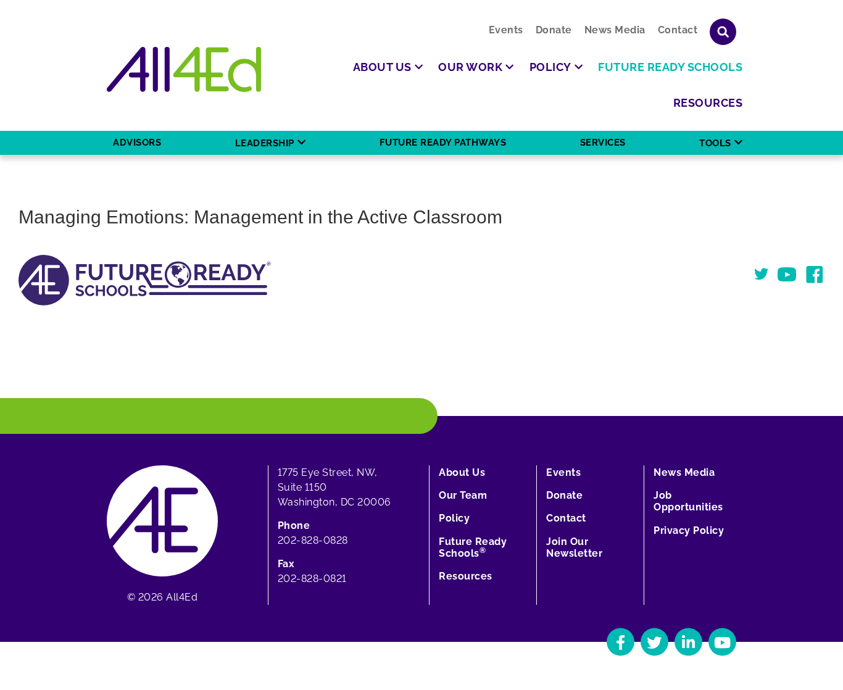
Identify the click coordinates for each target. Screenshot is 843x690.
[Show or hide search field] (723, 32)
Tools (715, 143)
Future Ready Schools (473, 547)
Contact (678, 30)
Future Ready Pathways (443, 142)
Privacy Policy (689, 530)
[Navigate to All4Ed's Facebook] (620, 642)
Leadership (264, 143)
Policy (454, 518)
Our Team (463, 495)
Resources (465, 576)
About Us (462, 472)
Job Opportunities (688, 501)
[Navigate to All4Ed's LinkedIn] (688, 642)
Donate (554, 30)
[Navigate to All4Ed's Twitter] (654, 642)
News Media (615, 30)
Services (603, 142)
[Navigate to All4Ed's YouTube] (722, 642)
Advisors (137, 142)
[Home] (184, 69)
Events (506, 30)
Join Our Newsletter (574, 547)
